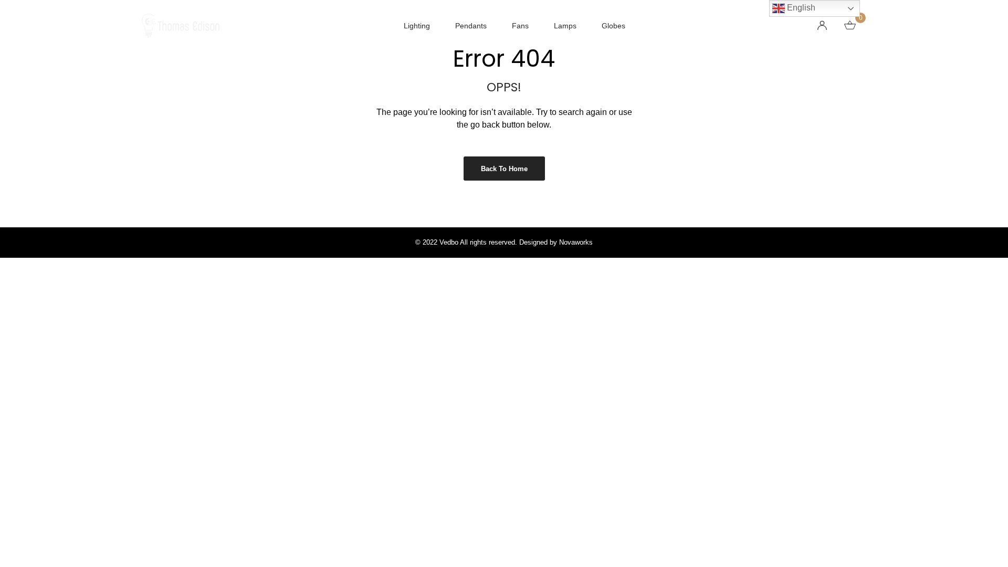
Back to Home (504, 169)
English (800, 7)
